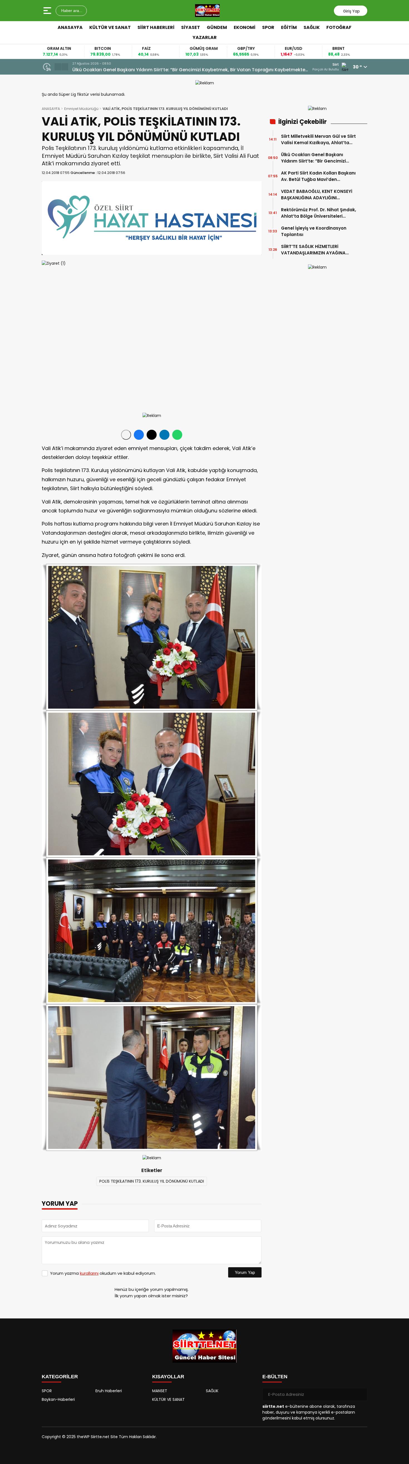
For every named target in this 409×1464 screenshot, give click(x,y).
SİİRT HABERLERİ (155, 27)
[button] (58, 66)
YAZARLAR (205, 37)
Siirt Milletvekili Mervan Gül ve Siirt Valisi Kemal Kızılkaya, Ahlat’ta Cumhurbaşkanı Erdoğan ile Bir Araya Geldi (318, 139)
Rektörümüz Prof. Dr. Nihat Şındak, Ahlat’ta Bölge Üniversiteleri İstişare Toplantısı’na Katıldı (318, 213)
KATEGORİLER (60, 1376)
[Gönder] (360, 1394)
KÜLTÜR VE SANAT (110, 27)
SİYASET (190, 27)
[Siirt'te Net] (207, 10)
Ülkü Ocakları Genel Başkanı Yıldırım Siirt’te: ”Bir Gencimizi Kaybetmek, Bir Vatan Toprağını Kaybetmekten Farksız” (316, 158)
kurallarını (89, 1273)
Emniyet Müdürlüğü (81, 108)
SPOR (268, 27)
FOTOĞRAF (338, 27)
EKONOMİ (244, 27)
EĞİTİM (289, 27)
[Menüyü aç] (48, 10)
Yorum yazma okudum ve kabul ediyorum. (103, 1273)
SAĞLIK (312, 27)
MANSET (159, 1391)
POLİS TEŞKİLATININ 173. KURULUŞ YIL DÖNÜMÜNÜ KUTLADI (151, 1181)
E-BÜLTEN (274, 1376)
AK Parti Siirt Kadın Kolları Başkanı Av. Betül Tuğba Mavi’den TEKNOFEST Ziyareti (160, 70)
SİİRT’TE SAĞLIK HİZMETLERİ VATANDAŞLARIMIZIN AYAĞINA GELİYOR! (313, 250)
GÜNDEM (217, 27)
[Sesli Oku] (126, 435)
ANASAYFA (70, 27)
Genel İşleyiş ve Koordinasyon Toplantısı (313, 231)
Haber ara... (71, 10)
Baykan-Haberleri (58, 1399)
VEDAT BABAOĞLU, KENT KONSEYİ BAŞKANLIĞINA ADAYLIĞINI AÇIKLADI (316, 194)
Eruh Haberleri (108, 1391)
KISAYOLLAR (168, 1376)
